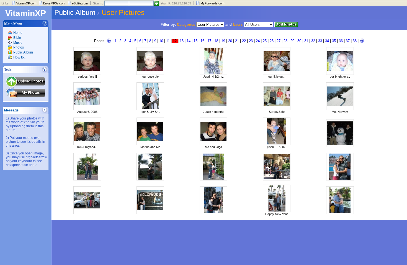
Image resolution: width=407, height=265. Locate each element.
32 (313, 41)
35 (334, 41)
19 (223, 41)
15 (195, 41)
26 (272, 41)
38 (355, 41)
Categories (186, 24)
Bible (17, 38)
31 (306, 41)
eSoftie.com (80, 3)
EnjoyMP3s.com (54, 3)
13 (182, 41)
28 (285, 41)
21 (237, 41)
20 (230, 41)
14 (188, 41)
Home (17, 33)
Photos (18, 47)
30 (299, 41)
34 (327, 41)
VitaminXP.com (26, 3)
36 (341, 41)
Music (17, 43)
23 (251, 41)
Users (238, 24)
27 (278, 41)
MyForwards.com (212, 3)
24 (258, 41)
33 (320, 41)
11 (168, 41)
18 (216, 41)
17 (209, 41)
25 (265, 41)
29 (292, 41)
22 (244, 41)
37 (348, 41)
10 (161, 41)
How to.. (19, 57)
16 (202, 41)
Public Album (23, 52)
